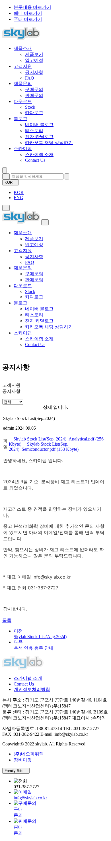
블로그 (20, 118)
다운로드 (23, 101)
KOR (9, 182)
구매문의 (34, 89)
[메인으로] (21, 38)
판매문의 (34, 95)
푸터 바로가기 (28, 19)
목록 (6, 620)
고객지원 (23, 66)
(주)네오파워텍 (29, 753)
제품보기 (34, 54)
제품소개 (23, 48)
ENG (18, 197)
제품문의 (23, 83)
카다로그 (34, 112)
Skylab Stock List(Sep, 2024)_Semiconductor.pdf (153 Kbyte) (44, 447)
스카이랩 (23, 148)
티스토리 (34, 130)
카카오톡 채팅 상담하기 (49, 142)
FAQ (29, 78)
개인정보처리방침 (32, 689)
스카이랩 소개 (39, 154)
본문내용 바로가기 (32, 7)
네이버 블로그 (39, 124)
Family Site (14, 771)
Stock (30, 107)
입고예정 (34, 60)
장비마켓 (23, 759)
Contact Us (35, 160)
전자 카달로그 (39, 136)
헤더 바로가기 (28, 13)
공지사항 (34, 72)
